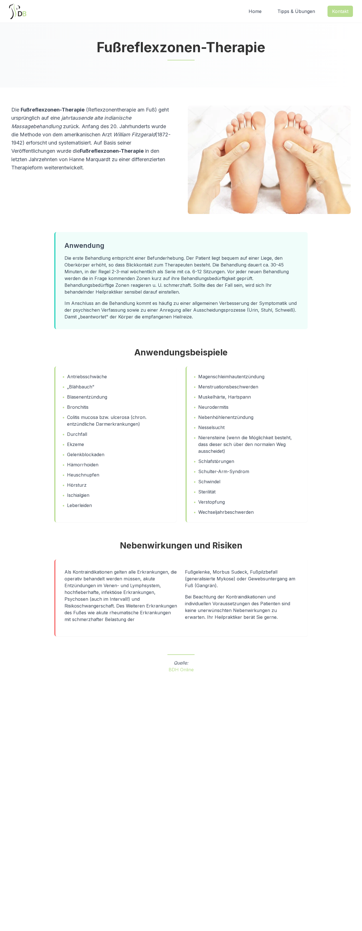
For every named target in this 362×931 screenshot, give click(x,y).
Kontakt (340, 11)
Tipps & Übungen (296, 11)
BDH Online (181, 669)
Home (255, 11)
